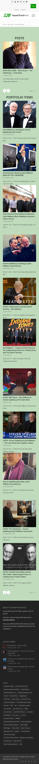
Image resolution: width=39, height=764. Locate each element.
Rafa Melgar (7, 728)
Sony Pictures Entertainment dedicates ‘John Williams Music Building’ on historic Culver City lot (19, 216)
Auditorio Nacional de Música (11, 689)
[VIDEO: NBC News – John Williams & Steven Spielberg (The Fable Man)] (19, 382)
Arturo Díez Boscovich (21, 686)
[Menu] (33, 15)
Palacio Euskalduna (26, 721)
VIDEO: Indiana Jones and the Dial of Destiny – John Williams (17, 308)
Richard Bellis (15, 728)
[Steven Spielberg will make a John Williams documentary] (19, 466)
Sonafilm (16, 731)
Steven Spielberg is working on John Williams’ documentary (17, 264)
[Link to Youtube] (15, 1)
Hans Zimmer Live (18, 708)
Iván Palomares (8, 712)
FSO (15, 705)
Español (23, 9)
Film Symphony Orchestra (24, 702)
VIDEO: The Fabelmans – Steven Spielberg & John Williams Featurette (17, 530)
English (17, 9)
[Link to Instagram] (21, 1)
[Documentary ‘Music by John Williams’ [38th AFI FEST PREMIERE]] (19, 157)
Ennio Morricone (25, 699)
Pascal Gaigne (24, 724)
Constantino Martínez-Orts (25, 692)
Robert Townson (25, 728)
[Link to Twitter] (18, 1)
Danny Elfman (14, 696)
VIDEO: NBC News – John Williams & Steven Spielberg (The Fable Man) (17, 398)
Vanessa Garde (8, 741)
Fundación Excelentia (24, 705)
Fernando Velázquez (9, 702)
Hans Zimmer (7, 708)
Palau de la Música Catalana (11, 724)
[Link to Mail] (26, 1)
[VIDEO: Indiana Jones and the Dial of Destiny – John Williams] (19, 291)
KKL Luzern (16, 715)
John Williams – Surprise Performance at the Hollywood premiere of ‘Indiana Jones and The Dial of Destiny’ (19, 350)
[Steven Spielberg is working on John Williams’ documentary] (19, 248)
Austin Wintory (25, 689)
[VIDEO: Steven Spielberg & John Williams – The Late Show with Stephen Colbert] (19, 425)
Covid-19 (6, 696)
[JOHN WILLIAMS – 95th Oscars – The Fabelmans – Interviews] (19, 55)
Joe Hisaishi (30, 712)
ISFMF (26, 708)
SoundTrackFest (25, 731)
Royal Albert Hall (8, 731)
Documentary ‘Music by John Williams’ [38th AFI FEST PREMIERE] (18, 174)
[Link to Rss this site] (23, 1)
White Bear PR (17, 741)
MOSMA (18, 718)
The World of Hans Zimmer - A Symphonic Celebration (18, 737)
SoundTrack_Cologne (9, 734)
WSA (21, 744)
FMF (11, 705)
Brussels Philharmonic (10, 692)
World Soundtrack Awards (11, 744)
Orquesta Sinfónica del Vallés (11, 721)
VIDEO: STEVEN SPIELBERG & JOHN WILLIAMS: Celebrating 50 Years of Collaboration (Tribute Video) (17, 574)
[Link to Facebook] (12, 1)
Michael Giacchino (9, 718)
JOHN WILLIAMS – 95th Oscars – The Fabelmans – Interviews (17, 71)
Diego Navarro (23, 696)
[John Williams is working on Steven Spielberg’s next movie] (19, 114)
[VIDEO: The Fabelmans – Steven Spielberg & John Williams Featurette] (19, 513)
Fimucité (6, 705)
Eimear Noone (16, 699)
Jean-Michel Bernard (19, 712)
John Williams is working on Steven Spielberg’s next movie (16, 131)
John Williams (7, 715)
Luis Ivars (23, 715)
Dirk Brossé (7, 699)
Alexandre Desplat (9, 686)
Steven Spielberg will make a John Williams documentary (16, 482)
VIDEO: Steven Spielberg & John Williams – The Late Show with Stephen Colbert (19, 441)
